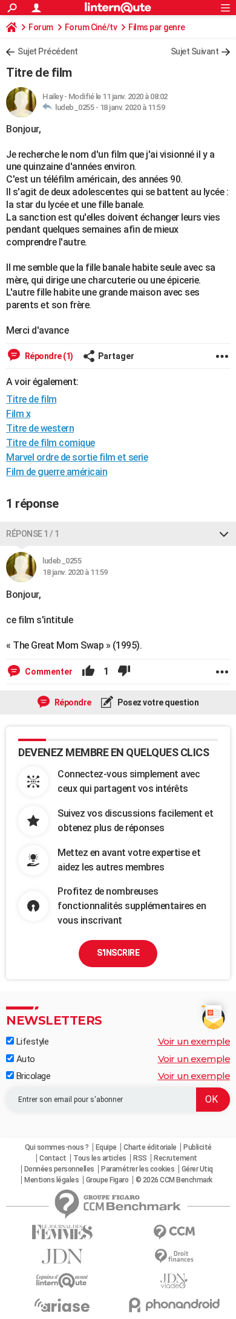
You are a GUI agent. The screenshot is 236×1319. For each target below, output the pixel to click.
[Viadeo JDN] (174, 1281)
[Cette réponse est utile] (88, 672)
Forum (40, 27)
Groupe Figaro (107, 1180)
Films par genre (156, 27)
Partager (116, 356)
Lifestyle (31, 1041)
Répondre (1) (48, 356)
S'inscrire (118, 953)
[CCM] (174, 1232)
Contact (53, 1158)
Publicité (197, 1147)
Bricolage (32, 1076)
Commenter (48, 671)
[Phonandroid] (174, 1304)
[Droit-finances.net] (174, 1256)
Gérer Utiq (197, 1169)
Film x (18, 414)
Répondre (72, 702)
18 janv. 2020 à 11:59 (132, 107)
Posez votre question (157, 702)
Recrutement (175, 1158)
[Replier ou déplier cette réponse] (224, 533)
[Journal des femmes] (62, 1232)
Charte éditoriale (150, 1147)
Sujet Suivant (195, 51)
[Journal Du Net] (62, 1256)
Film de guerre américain (56, 472)
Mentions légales (51, 1180)
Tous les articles (99, 1158)
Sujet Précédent (48, 51)
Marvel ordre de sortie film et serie (77, 457)
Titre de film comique (50, 443)
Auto (24, 1059)
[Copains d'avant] (62, 1280)
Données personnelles (59, 1169)
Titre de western (40, 428)
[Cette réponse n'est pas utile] (124, 672)
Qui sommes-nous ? (57, 1147)
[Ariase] (62, 1305)
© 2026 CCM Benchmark (174, 1180)
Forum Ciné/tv (91, 27)
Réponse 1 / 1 (32, 534)
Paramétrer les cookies (137, 1169)
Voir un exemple (194, 1041)
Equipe (106, 1147)
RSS (140, 1158)
